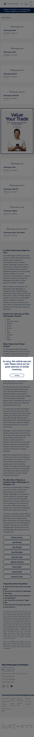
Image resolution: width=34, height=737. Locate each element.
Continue (17, 375)
